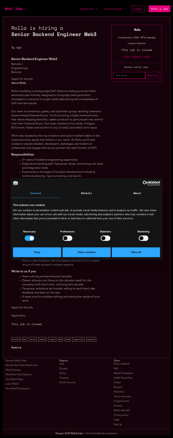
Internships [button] (114, 9)
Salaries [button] (87, 9)
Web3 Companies (123, 373)
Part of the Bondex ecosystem (101, 433)
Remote (16, 347)
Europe (63, 369)
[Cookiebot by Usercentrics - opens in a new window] (145, 183)
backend (15, 339)
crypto (52, 339)
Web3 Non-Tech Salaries (18, 375)
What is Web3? (122, 364)
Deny (37, 252)
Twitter (117, 383)
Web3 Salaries (13, 370)
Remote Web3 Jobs (16, 361)
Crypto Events (121, 401)
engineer (91, 339)
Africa (62, 373)
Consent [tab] (35, 193)
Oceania (63, 378)
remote (43, 339)
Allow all (136, 252)
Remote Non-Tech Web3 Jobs (21, 365)
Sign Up (118, 424)
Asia (61, 364)
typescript (78, 339)
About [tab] (137, 193)
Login (138, 9)
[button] (25, 8)
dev (24, 339)
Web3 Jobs (14, 9)
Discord (118, 387)
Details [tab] (86, 193)
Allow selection (87, 252)
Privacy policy (121, 415)
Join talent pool (136, 57)
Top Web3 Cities (14, 379)
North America (67, 383)
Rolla (137, 30)
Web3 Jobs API (122, 410)
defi (60, 339)
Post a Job (159, 9)
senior (33, 339)
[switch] (67, 238)
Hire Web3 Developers (17, 389)
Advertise (119, 392)
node (68, 339)
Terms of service (122, 397)
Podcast (118, 406)
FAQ (116, 369)
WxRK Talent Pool (123, 378)
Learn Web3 (12, 384)
